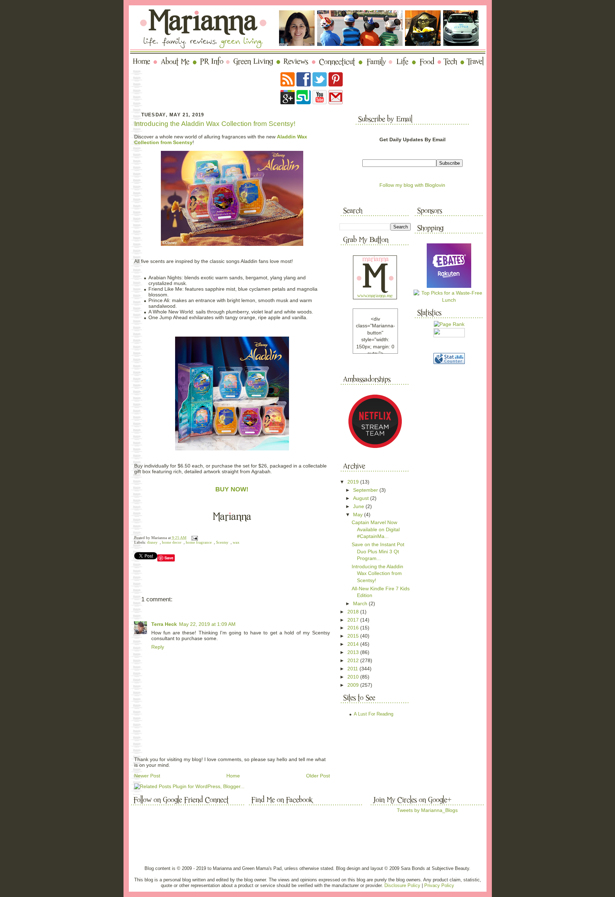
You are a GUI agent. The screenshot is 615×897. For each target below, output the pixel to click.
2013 (353, 652)
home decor (172, 542)
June (359, 506)
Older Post (318, 776)
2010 (353, 677)
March (361, 603)
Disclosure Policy (402, 885)
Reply (157, 647)
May (358, 514)
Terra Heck (164, 624)
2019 (353, 482)
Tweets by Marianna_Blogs (427, 810)
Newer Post (147, 776)
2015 (353, 636)
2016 (353, 627)
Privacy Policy (439, 885)
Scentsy (222, 542)
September (366, 490)
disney (152, 542)
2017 (353, 620)
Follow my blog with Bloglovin (412, 185)
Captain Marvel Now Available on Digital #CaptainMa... (376, 529)
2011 (353, 668)
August (361, 498)
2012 (353, 660)
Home (233, 776)
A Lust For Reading (373, 714)
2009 (353, 685)
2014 (353, 644)
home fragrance (199, 542)
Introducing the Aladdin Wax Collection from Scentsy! (214, 123)
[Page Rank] (449, 324)
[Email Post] (194, 538)
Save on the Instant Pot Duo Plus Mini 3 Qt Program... (378, 551)
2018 (353, 611)
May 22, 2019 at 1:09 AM (207, 624)
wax (236, 542)
